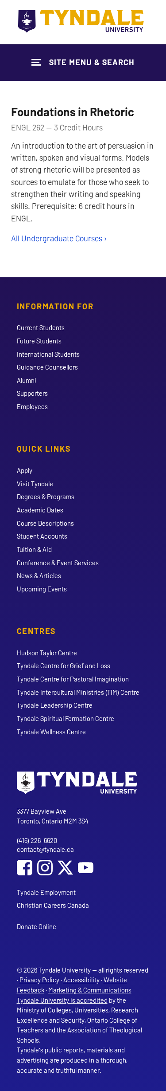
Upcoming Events (42, 589)
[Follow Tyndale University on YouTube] (85, 868)
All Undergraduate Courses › (59, 238)
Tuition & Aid (34, 549)
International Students (48, 354)
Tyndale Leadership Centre (55, 705)
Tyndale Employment (46, 892)
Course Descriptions (45, 523)
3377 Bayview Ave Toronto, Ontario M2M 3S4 (53, 816)
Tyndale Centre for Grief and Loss (63, 666)
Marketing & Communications (89, 990)
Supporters (32, 393)
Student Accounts (42, 536)
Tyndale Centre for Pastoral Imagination (73, 679)
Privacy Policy (39, 980)
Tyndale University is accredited (62, 1000)
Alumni (26, 380)
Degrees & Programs (45, 496)
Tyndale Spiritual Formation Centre (65, 718)
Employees (32, 406)
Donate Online (36, 926)
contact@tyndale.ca (45, 849)
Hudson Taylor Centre (47, 653)
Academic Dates (40, 510)
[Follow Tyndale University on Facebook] (24, 868)
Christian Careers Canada (53, 905)
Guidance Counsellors (47, 367)
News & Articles (39, 575)
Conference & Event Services (58, 563)
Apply (24, 470)
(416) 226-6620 (37, 840)
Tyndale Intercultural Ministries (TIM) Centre (78, 692)
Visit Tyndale (35, 484)
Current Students (41, 327)
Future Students (39, 341)
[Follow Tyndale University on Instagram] (45, 868)
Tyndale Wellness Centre (51, 732)
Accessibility (81, 980)
